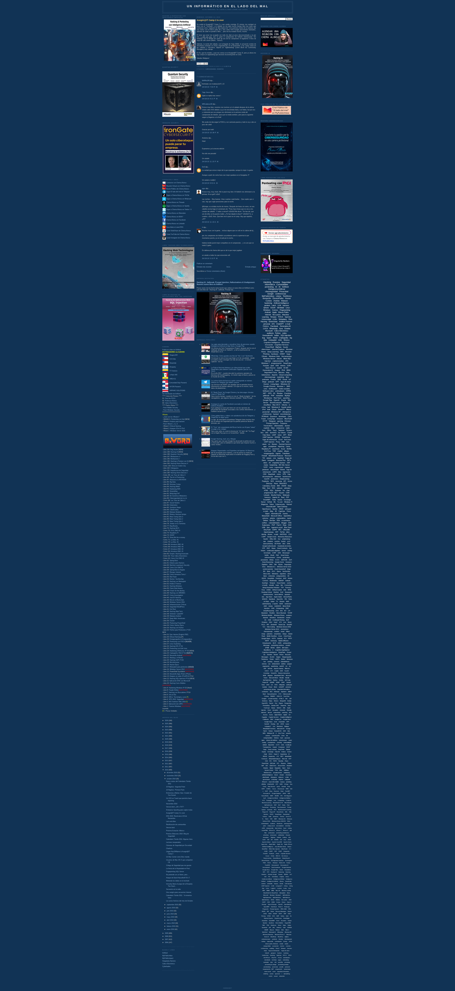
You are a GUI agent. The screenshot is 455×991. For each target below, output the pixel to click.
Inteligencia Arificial (273, 798)
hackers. (279, 953)
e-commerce (286, 520)
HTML (266, 490)
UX (272, 684)
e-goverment (279, 467)
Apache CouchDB (277, 842)
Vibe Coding (271, 627)
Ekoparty (172, 367)
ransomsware (283, 740)
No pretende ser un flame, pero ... (177, 875)
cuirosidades (278, 941)
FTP (282, 587)
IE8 (278, 724)
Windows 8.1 (271, 567)
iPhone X (285, 830)
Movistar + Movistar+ (275, 895)
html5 (281, 604)
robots (264, 444)
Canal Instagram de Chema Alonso (178, 238)
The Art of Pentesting (177, 477)
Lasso (287, 724)
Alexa (276, 483)
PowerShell (269, 347)
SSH (289, 525)
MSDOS (264, 599)
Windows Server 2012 (177, 669)
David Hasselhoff (280, 569)
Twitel (274, 500)
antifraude (289, 684)
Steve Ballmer (279, 923)
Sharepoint (288, 592)
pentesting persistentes (282, 832)
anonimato (275, 449)
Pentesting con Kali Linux (178, 648)
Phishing (266, 354)
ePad (290, 941)
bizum (276, 775)
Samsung (274, 641)
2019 (167, 742)
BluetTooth (284, 849)
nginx (263, 740)
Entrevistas (273, 321)
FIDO (264, 862)
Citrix (290, 416)
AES (271, 691)
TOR (274, 451)
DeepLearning (284, 479)
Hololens (264, 874)
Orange (288, 728)
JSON (282, 724)
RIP (268, 911)
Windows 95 (270, 733)
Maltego (286, 726)
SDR (284, 731)
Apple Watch (278, 714)
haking (290, 828)
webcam (279, 488)
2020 (167, 739)
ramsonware (287, 969)
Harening (288, 872)
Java (263, 430)
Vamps (273, 708)
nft (270, 463)
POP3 (275, 761)
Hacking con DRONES (177, 593)
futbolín (267, 953)
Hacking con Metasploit (178, 581)
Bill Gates (285, 648)
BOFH (278, 648)
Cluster (172, 621)
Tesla (263, 684)
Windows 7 (265, 363)
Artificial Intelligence (281, 303)
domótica (273, 617)
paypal (289, 664)
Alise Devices (271, 786)
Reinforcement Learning (284, 809)
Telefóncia (273, 925)
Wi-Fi (274, 643)
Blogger (284, 523)
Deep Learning (273, 352)
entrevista (271, 576)
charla (266, 465)
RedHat (276, 592)
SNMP (278, 682)
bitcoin (279, 359)
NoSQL (281, 680)
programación (276, 363)
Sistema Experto (268, 918)
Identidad (280, 308)
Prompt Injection (272, 423)
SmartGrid (264, 920)
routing (264, 742)
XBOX (281, 509)
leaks (277, 585)
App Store (269, 597)
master (288, 617)
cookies (276, 631)
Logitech (273, 888)
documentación (267, 476)
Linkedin (266, 495)
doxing (264, 534)
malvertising (276, 712)
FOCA (280, 317)
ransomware (274, 469)
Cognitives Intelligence (269, 652)
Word (288, 821)
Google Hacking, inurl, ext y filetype (223, 439)
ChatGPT (280, 324)
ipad (272, 365)
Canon (274, 788)
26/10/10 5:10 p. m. (210, 258)
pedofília (280, 962)
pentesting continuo (277, 645)
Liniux (267, 888)
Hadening (281, 872)
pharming (265, 835)
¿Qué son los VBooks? (171, 417)
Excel (280, 439)
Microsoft (269, 331)
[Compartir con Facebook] (204, 63)
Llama (288, 446)
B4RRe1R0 (206, 80)
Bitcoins (281, 372)
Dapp (264, 749)
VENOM (289, 927)
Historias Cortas (175, 484)
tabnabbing (287, 973)
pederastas (271, 832)
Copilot (276, 671)
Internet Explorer (278, 349)
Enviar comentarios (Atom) (216, 271)
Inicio (228, 267)
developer (282, 416)
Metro (288, 893)
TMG (263, 925)
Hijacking (281, 446)
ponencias (275, 967)
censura (276, 661)
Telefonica (264, 659)
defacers (281, 777)
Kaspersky (272, 756)
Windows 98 (288, 932)
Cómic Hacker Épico (177, 625)
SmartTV (281, 409)
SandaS (288, 682)
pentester (265, 469)
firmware (283, 948)
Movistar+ (288, 456)
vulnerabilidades (274, 523)
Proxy (278, 442)
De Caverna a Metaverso (178, 496)
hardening (268, 303)
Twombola (264, 927)
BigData (278, 347)
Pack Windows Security (171, 410)
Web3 (275, 338)
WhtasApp (280, 932)
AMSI (281, 784)
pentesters (274, 479)
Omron (283, 902)
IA (279, 287)
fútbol (288, 631)
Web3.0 (279, 708)
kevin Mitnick (279, 594)
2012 (167, 764)
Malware (284, 301)
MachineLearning (266, 802)
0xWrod (285, 837)
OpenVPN (265, 703)
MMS (272, 890)
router (290, 740)
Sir (290, 916)
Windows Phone (279, 615)
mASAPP (281, 687)
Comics (275, 310)
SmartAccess (278, 918)
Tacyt (275, 430)
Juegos (277, 370)
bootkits (264, 687)
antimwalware (265, 823)
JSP (290, 698)
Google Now (274, 869)
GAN (279, 553)
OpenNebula (287, 904)
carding (269, 661)
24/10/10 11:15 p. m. (210, 161)
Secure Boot (281, 765)
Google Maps (266, 638)
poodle (281, 967)
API (284, 481)
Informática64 (270, 506)
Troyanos (283, 423)
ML (275, 502)
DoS (277, 611)
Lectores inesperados (173, 842)
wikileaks (287, 488)
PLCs (263, 624)
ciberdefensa (285, 661)
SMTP (267, 641)
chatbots (270, 541)
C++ (290, 849)
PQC (277, 555)
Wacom (272, 930)
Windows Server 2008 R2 (279, 821)
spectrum (277, 973)
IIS (274, 393)
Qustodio (269, 809)
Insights (282, 876)
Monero (276, 701)
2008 (167, 936)
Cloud (274, 409)
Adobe (270, 606)
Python (278, 333)
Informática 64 (276, 513)
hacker (280, 500)
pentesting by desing (270, 689)
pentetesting (267, 967)
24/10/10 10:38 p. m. (210, 133)
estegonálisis (267, 946)
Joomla (285, 513)
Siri (284, 490)
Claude (289, 432)
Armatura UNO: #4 (177, 544)
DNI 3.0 (278, 856)
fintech (277, 948)
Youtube (266, 365)
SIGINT (275, 913)
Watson (277, 930)
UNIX (267, 684)
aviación (288, 733)
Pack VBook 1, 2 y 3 (170, 424)
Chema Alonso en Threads (175, 202)
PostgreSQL (288, 703)
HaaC (276, 622)
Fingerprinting (285, 310)
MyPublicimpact (167, 958)
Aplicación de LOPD (176, 704)
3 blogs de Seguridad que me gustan (178, 865)
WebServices (267, 772)
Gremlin (269, 654)
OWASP (281, 580)
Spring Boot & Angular (177, 570)
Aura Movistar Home (280, 846)
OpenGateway (269, 532)
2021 (167, 736)
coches (289, 583)
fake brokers (278, 828)
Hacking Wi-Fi (174, 528)
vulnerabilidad (287, 742)
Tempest (272, 583)
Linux (288, 308)
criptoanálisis (281, 518)
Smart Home (285, 555)
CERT (263, 788)
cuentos (277, 541)
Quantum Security (177, 454)
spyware (287, 594)
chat (288, 490)
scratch (288, 645)
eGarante (282, 710)
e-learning (274, 779)
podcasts (265, 379)
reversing (278, 481)
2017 (167, 748)
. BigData (272, 837)
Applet (285, 714)
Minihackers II (175, 456)
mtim (271, 962)
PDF (283, 442)
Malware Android (175, 616)
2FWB (267, 648)
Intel (284, 590)
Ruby (284, 525)
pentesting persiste (283, 964)
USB (263, 527)
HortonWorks (265, 795)
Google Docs (266, 869)
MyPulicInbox (265, 899)
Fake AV (277, 751)
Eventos (220, 69)
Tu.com (280, 502)
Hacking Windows (176, 586)
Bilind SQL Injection (274, 849)
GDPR (274, 530)
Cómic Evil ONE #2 (177, 558)
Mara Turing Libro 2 (176, 519)
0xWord (165, 953)
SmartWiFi (266, 500)
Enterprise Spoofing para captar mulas (179, 810)
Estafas (287, 328)
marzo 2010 (171, 923)
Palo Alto (280, 761)
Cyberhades (166, 966)
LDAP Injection (269, 442)
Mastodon (264, 613)
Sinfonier (278, 490)
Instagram (271, 460)
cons (265, 389)
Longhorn (288, 800)
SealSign (265, 583)
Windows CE (282, 819)
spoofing (286, 398)
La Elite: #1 (175, 540)
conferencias (280, 294)
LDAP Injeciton (265, 886)
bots (287, 442)
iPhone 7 (278, 830)
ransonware (273, 835)
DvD (203, 167)
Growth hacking (272, 698)
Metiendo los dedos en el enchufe (177, 881)
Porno (281, 654)
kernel (284, 550)
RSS (273, 488)
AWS (265, 606)
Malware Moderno (176, 512)
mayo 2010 (171, 917)
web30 (282, 666)
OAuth (272, 555)
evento (279, 557)
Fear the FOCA (170, 398)
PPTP (290, 638)
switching (284, 712)
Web (282, 930)
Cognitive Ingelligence (282, 650)
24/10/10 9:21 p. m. (210, 99)
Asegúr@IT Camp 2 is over (175, 813)
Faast (263, 419)
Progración (265, 909)
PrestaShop (266, 705)
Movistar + (281, 386)
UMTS (277, 659)
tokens (282, 365)
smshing (279, 742)
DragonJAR (172, 355)
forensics (267, 497)
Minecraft (265, 895)
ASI (281, 839)
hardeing (286, 953)
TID (263, 458)
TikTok (282, 532)
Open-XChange (272, 904)
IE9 (264, 571)
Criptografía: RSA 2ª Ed (178, 653)
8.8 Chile (172, 359)
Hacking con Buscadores (177, 692)
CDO (264, 474)
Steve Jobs (266, 574)
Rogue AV (265, 812)
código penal (271, 825)
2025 (167, 723)
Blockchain (286, 342)
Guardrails (282, 721)
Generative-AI (285, 326)
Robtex (289, 763)
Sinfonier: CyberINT (176, 614)
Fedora (283, 751)
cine (274, 458)
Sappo (278, 657)
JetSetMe (269, 883)
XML (284, 708)
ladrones (263, 712)
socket (271, 973)
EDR (281, 671)
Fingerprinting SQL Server (175, 871)
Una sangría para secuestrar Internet (178, 892)
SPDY (280, 913)
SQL (288, 731)
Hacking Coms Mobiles (178, 683)
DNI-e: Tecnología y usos (177, 697)
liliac (265, 832)
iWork (275, 687)
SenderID (274, 624)
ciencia (264, 664)
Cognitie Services (285, 853)
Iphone (266, 308)
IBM (278, 486)
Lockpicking (281, 800)
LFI (289, 611)
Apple (274, 312)
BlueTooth (288, 419)
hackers (286, 305)
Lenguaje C (268, 726)
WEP (275, 819)
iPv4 (264, 409)
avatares (289, 615)
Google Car (278, 719)
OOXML (277, 437)
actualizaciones (277, 772)
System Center (269, 770)
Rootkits (272, 613)
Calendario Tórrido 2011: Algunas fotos (179, 839)
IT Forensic (172, 371)
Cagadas (264, 717)
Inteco (287, 876)
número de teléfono (271, 740)
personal (266, 324)
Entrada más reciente (204, 267)
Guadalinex (288, 869)
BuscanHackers (272, 694)
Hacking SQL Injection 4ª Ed (179, 678)
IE (289, 754)
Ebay (270, 791)
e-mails (265, 511)
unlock (270, 976)
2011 (167, 767)
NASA (272, 899)
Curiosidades (210, 69)
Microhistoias (287, 802)
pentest (267, 305)
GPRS (288, 391)
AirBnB (265, 745)
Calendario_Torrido (269, 486)
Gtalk (265, 754)
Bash (264, 694)
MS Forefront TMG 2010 (177, 702)
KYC (263, 800)
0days (285, 634)
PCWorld (265, 416)
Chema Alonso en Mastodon (176, 213)
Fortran (288, 862)
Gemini (266, 384)
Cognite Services (274, 717)
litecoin (270, 712)
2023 (167, 730)
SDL (286, 812)
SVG (273, 916)
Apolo (278, 786)
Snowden (283, 920)
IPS (281, 795)
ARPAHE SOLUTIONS (176, 390)
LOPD (274, 472)
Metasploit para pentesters (182, 667)
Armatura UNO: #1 (177, 551)
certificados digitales (273, 550)
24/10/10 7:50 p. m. (210, 87)
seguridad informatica (283, 971)
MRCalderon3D (207, 104)
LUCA (265, 328)
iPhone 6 (264, 782)
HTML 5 (281, 698)
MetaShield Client (279, 675)
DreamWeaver (277, 858)
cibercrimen (266, 349)
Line (275, 800)
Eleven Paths (283, 312)
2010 (167, 770)
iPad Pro (274, 957)
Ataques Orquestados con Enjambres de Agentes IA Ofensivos (232, 451)
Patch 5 (280, 906)
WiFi (282, 352)
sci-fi (288, 541)
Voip (288, 474)
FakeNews (286, 453)
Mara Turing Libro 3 (176, 517)
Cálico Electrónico (171, 403)
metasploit (272, 340)
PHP (272, 395)
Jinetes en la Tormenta (177, 523)
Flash (282, 791)
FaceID (286, 671)
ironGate (274, 960)
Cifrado (264, 356)
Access (265, 714)
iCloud (270, 687)
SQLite (280, 564)
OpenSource (266, 509)
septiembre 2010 (173, 905)
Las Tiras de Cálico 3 (178, 475)
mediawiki (266, 962)
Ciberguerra (174, 468)
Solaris (289, 920)
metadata (279, 395)
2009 (167, 933)
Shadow (265, 768)
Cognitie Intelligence (286, 717)
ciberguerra (286, 412)
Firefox (273, 379)
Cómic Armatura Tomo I (178, 574)
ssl (269, 444)
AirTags (286, 784)
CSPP (264, 537)
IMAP (271, 795)
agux (203, 188)
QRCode (272, 763)
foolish (283, 541)
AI (276, 287)
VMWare (286, 770)
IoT (290, 379)
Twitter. (289, 925)
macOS (266, 479)
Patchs (271, 703)
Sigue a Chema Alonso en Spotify (177, 206)
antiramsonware (266, 939)
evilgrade (287, 779)
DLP (287, 620)
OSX (266, 761)
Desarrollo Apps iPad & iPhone (180, 674)
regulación (266, 666)
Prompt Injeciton (274, 909)
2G (286, 666)
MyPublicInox (286, 897)
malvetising (286, 960)
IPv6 (283, 370)
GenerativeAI (267, 335)
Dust (268, 488)
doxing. (285, 941)
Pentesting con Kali (177, 419)
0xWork (279, 837)
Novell (276, 654)
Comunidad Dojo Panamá (177, 383)
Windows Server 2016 (177, 431)
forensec (289, 948)
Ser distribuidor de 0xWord (171, 394)
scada (276, 534)
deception (275, 710)
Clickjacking (280, 608)
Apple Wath (272, 844)
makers (287, 467)
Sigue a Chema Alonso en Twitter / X (179, 209)
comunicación (276, 735)
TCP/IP (290, 613)
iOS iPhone (267, 957)
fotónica (276, 738)
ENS (289, 523)
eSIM (263, 828)
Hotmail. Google (272, 874)
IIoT (291, 874)
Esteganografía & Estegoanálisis (181, 639)
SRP (285, 913)
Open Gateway (282, 506)
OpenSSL (280, 599)
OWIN (273, 902)
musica (282, 782)
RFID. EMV (284, 909)
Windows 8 (276, 407)
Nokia (283, 805)
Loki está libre (171, 821)
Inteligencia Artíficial (278, 879)
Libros (278, 296)
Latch (274, 305)
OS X (273, 571)
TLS (264, 627)
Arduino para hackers (177, 421)
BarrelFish (264, 849)
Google (270, 294)
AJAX (264, 839)
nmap (263, 634)
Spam (269, 338)
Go (264, 654)
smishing (265, 973)
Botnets (274, 444)
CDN (282, 745)
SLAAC (272, 657)
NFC (279, 530)
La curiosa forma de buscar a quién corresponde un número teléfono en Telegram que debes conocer (231, 381)
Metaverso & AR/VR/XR (178, 480)
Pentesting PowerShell (177, 623)
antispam (288, 509)
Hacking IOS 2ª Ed (176, 646)
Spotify (274, 509)
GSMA (268, 590)
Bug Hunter (174, 449)
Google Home (279, 562)
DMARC (272, 696)
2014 (167, 757)
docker (287, 426)
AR (272, 839)
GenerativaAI (266, 867)
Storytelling (173, 491)
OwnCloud (274, 906)
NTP (290, 758)
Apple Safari (278, 597)
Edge (289, 569)
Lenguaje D (279, 886)
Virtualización (266, 643)
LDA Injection (288, 883)
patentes (269, 634)
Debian (265, 520)
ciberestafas (278, 426)
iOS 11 (285, 955)
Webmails (286, 495)
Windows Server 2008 (284, 627)
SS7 (267, 765)
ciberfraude (265, 777)
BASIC (273, 648)
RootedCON (277, 731)
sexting (289, 550)
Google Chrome (269, 386)
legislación (286, 472)
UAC (266, 432)
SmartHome (286, 437)
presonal (287, 967)
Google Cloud (271, 537)
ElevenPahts (288, 597)
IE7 (285, 611)
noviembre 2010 (172, 776)
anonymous (284, 629)
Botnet (282, 469)
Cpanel (275, 747)
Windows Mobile (267, 615)
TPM (267, 925)
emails (281, 943)
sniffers (264, 523)
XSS (277, 365)
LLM (279, 305)
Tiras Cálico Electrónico (179, 556)
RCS (275, 809)
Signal (271, 768)
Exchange (270, 751)
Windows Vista (274, 356)
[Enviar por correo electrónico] (198, 63)
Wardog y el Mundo (176, 658)
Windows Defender (268, 934)
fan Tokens (282, 432)
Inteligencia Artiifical (285, 798)
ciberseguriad (288, 939)
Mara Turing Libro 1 (176, 521)
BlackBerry (267, 650)
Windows (266, 310)
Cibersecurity (287, 694)
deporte (265, 617)
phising (264, 784)
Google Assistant (276, 793)
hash (281, 738)
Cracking (287, 393)
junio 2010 (170, 914)
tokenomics (266, 375)
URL (274, 927)
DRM (287, 788)
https (273, 428)
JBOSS (265, 756)
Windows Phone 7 (280, 934)
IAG (286, 698)
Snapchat (283, 705)
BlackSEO (283, 483)
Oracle (283, 400)
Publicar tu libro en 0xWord (171, 350)
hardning (272, 955)
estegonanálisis (268, 738)
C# (289, 714)
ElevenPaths (278, 298)
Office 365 (273, 539)
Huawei (280, 874)
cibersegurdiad (288, 823)
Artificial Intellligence (267, 846)
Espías (264, 751)
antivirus (265, 518)
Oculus (278, 902)
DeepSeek (271, 474)
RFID (289, 590)
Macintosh (280, 726)
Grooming (266, 673)
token (280, 435)
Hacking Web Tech (176, 611)
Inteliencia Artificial (267, 879)
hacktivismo (287, 476)
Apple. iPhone (288, 844)
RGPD (263, 911)
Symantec (275, 816)
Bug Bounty (174, 526)
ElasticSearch (286, 858)
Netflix (267, 555)
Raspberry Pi (174, 533)
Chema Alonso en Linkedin (175, 223)
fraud (284, 828)
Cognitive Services (282, 345)
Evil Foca (267, 451)
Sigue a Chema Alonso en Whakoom (178, 199)
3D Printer (277, 543)
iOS (273, 324)
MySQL (287, 395)
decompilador (280, 825)
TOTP (265, 467)
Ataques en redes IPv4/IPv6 (179, 676)
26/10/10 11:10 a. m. (210, 222)
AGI (289, 837)
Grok (275, 721)
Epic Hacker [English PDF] (179, 634)
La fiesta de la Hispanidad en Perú (178, 868)
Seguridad (287, 564)
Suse (288, 768)
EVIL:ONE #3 (175, 530)
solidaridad (281, 835)
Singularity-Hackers (169, 961)
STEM (269, 916)
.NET (264, 393)
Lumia (285, 888)
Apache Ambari (266, 842)
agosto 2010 (171, 908)
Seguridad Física (270, 372)
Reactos (283, 763)
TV (277, 601)
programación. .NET (268, 969)
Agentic (278, 453)
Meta (268, 571)
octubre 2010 (171, 779)
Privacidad (283, 291)
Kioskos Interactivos (284, 673)
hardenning (265, 955)
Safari (272, 601)
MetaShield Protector (276, 456)
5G (290, 666)
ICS (280, 622)
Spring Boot (174, 560)
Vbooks (282, 601)
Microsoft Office (276, 516)
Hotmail (289, 504)
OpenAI (276, 400)
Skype (273, 548)
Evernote (276, 791)
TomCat (282, 816)
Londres (279, 888)
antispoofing (287, 643)
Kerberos (264, 701)
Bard (282, 497)
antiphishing (286, 539)
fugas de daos (285, 950)
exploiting (280, 377)
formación (267, 298)
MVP (284, 578)
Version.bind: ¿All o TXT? (175, 807)
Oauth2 (265, 539)
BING (289, 370)
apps (265, 446)
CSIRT (271, 851)
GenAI (272, 308)
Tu (262, 819)
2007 (167, 939)
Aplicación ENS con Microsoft (179, 681)
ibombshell (280, 617)
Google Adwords (286, 867)
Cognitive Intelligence (272, 342)
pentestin (288, 687)
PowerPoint (265, 763)
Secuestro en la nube (173, 889)
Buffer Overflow (272, 636)
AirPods (270, 668)
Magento (270, 675)
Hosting (273, 724)
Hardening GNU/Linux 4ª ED (179, 651)
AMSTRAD (283, 534)
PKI (286, 599)
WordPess (273, 936)
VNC (271, 819)
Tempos (273, 317)
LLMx (272, 886)
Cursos (269, 301)
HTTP (265, 421)
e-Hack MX (172, 375)
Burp (288, 786)
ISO (265, 876)
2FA (286, 361)
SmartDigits (286, 918)
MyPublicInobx (268, 805)
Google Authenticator (269, 546)
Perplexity (265, 481)
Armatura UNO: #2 (177, 549)
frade (265, 950)
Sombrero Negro (175, 507)
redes (284, 333)
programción (278, 969)
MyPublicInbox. (277, 897)
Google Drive (287, 719)
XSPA (279, 643)
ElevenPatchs (265, 860)
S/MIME (272, 682)
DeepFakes (287, 363)
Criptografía (283, 338)
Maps (270, 701)
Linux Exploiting (175, 644)
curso (271, 467)
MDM (264, 675)
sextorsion (288, 604)
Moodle (282, 677)
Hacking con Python (177, 628)
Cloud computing (285, 375)
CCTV (277, 745)
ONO (290, 899)
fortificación (273, 389)
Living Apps (275, 384)
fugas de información (270, 439)
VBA (284, 927)
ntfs (275, 962)
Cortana (266, 696)
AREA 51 (172, 379)
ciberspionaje (268, 631)
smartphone (272, 446)
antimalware (279, 391)
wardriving (274, 666)
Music (290, 622)
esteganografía (269, 453)
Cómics (266, 326)
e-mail (287, 324)
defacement (276, 664)
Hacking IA (174, 452)
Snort (277, 920)
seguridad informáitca (283, 689)
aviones (268, 735)
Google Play (267, 400)
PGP (273, 525)
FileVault (275, 862)
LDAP (274, 435)
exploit (279, 368)
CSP (275, 851)
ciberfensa (279, 823)
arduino (272, 518)
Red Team (173, 577)
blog (287, 372)
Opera (279, 571)
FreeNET (287, 791)
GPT (277, 382)
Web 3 (287, 930)
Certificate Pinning (278, 620)
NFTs (289, 460)
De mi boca (285, 856)
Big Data (173, 482)
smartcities (277, 634)
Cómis (272, 856)
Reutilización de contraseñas (176, 824)
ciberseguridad (271, 291)
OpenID (280, 904)
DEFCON (284, 560)
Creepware (281, 747)
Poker (286, 761)
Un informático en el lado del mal (227, 6)
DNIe (288, 543)
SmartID (289, 624)
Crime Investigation (176, 595)
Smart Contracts (282, 548)
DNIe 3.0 (279, 696)
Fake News (266, 435)
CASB (265, 851)
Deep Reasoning (267, 562)
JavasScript (288, 881)
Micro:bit (284, 758)
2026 (167, 720)
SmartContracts (276, 402)
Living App (271, 419)
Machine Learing (286, 890)
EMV (271, 719)
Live (274, 726)
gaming (280, 421)
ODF (288, 463)
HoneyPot (274, 673)
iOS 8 (289, 955)
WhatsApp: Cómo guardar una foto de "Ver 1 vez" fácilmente (232, 356)
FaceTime (286, 696)
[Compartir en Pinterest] (207, 63)
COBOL (268, 788)
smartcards (270, 784)
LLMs (275, 319)
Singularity (278, 768)
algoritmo (283, 574)
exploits (266, 428)
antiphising (287, 772)
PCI (270, 761)
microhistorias (285, 414)
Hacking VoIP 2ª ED (177, 660)
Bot (282, 585)
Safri (287, 916)
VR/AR (283, 486)
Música (286, 340)
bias (268, 527)
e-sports (275, 604)
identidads (267, 960)
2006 (167, 942)
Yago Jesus (206, 92)
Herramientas (286, 356)
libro (287, 377)
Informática (275, 876)
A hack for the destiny (177, 591)
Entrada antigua (250, 267)
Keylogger (269, 800)
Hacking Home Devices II (179, 463)
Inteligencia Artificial (276, 289)
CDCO (267, 671)
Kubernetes (173, 505)
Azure (283, 449)
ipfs (291, 830)
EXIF (266, 791)
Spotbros (271, 923)
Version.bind (170, 827)
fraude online (286, 407)
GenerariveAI (275, 865)
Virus (263, 567)
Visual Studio (281, 583)
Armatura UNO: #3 (177, 547)
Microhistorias (174, 662)
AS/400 (276, 839)
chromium (288, 775)
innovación (269, 345)
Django (288, 749)
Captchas (282, 511)
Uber (280, 770)
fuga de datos (286, 382)
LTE (278, 756)
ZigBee (287, 936)
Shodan (280, 393)
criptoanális (270, 941)
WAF (287, 601)
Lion (284, 622)
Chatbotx (271, 853)
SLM (281, 592)
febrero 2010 (171, 926)
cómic (279, 474)
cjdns (264, 825)
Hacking (267, 282)
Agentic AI (276, 497)
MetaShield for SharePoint (270, 893)
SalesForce (273, 765)
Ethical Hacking (175, 426)
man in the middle (274, 782)
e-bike (287, 777)
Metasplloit (282, 893)
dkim (288, 532)
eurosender (275, 946)
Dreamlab (172, 363)
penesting (287, 962)
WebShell (264, 932)
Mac (279, 472)
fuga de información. (274, 950)
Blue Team (287, 527)
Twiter (284, 925)
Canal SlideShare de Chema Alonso (178, 231)
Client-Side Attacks (176, 588)
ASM (269, 620)
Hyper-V (276, 754)
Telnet (279, 925)
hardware (274, 354)
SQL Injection (286, 335)
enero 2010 (171, 929)
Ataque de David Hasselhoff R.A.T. (178, 878)
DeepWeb (271, 578)
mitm (280, 340)
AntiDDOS (277, 606)
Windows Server (269, 359)
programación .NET (270, 493)
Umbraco (279, 927)
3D (288, 576)
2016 (167, 751)
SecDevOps (286, 571)
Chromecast (281, 788)
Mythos (275, 680)
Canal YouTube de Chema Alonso (177, 234)
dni (287, 735)
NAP (275, 805)
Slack (283, 768)
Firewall (264, 456)
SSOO (271, 814)
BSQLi (272, 560)
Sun (279, 539)
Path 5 (279, 525)
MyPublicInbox (167, 955)
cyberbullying (266, 604)
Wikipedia (282, 684)
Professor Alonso (171, 401)
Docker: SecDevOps (177, 579)
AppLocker (264, 844)
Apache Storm (287, 842)
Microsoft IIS (280, 728)
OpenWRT (266, 906)
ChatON (265, 853)
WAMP (266, 930)
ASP (265, 668)
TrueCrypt (267, 708)
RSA (278, 520)
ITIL (269, 876)
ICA (285, 638)
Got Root (173, 609)
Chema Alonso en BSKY (174, 217)
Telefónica (287, 296)
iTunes (280, 957)
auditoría (270, 333)
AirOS (289, 839)
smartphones (271, 742)
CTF (271, 671)
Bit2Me (289, 449)
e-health (264, 585)
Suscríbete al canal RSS (174, 227)
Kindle (281, 883)
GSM (287, 493)
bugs (288, 354)
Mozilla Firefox (276, 495)
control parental (268, 569)
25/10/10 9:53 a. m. (210, 183)
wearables (265, 837)
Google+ (264, 698)
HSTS (274, 638)
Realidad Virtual (267, 592)
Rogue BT (272, 812)
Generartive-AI (284, 865)
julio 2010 (170, 911)
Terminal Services (285, 444)
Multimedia (273, 580)
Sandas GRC (275, 705)
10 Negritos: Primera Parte (175, 790)
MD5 (263, 890)
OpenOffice (287, 516)
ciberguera (274, 777)
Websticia (275, 574)
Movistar (288, 352)
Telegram (272, 421)
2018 (167, 745)
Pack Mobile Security (170, 407)
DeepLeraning (267, 858)
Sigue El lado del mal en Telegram (178, 192)
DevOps (272, 520)
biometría (273, 432)
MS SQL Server (284, 465)
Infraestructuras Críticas (178, 604)
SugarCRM (288, 923)
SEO (272, 481)
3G (276, 511)
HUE (289, 793)
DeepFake (281, 652)
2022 (167, 733)
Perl (276, 703)
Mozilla (287, 677)
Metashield (265, 516)
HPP (287, 721)
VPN (284, 474)
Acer (285, 839)
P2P (287, 497)
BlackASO (271, 745)
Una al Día (172, 695)
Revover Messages (281, 911)
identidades (286, 957)
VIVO (276, 684)
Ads (263, 597)
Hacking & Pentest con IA (179, 461)
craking (263, 941)
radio (288, 428)
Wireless (286, 402)
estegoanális (269, 828)
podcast (271, 382)
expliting (272, 948)
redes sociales (284, 389)
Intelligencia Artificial (272, 881)
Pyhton (271, 731)
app (264, 541)
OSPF (264, 902)
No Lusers (277, 315)
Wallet (283, 659)
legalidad (281, 458)
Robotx (290, 911)
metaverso (280, 428)
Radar (272, 911)
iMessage (266, 645)
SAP (262, 765)
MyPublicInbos (267, 897)
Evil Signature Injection (277, 860)
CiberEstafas (174, 510)
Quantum (273, 416)
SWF (277, 916)
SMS (288, 386)
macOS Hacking (175, 597)
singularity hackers (278, 463)
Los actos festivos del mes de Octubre (179, 901)
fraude (285, 347)
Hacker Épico (174, 665)
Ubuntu (284, 405)
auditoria (272, 823)
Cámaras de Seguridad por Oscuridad (179, 845)
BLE (284, 543)
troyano (281, 493)
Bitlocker (287, 668)
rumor (274, 971)
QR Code (287, 680)
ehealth (271, 585)
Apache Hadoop (278, 668)
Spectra (288, 317)
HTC (268, 872)
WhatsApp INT (175, 493)
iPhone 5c (272, 830)
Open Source (270, 368)
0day (271, 511)
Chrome (288, 421)
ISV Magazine (288, 795)
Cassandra (286, 851)
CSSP (280, 851)
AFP (277, 784)
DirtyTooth (267, 530)
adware (268, 458)
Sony (289, 705)
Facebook (274, 326)
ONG (270, 564)
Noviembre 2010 (171, 804)
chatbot (279, 451)
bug (263, 338)
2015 (167, 754)
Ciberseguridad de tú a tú (178, 498)
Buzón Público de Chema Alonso (177, 189)
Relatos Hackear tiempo (178, 514)
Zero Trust (281, 733)
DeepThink (281, 749)
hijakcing (279, 955)
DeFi (290, 560)
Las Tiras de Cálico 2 (178, 500)
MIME (268, 890)
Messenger (286, 553)
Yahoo (271, 504)
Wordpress (268, 398)
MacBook (272, 599)
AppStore (283, 691)
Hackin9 (266, 724)
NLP (279, 805)
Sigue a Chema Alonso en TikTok (177, 195)
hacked (276, 414)
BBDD (290, 691)
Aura (281, 328)
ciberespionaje (269, 377)
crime (282, 735)
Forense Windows (175, 706)
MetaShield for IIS (278, 802)
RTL (278, 763)
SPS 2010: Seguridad (176, 699)
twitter (276, 335)
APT (284, 435)
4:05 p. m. (227, 66)
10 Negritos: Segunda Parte (175, 787)
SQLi (271, 490)
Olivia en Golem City (179, 466)
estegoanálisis (281, 576)
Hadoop (279, 638)
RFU (289, 909)
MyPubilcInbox (267, 680)
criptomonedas (278, 361)
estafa (286, 943)
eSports (281, 779)
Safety (282, 916)
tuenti (289, 518)
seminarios (265, 691)
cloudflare (267, 405)
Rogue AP (265, 682)
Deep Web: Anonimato (177, 618)
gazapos (273, 953)
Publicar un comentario (204, 263)
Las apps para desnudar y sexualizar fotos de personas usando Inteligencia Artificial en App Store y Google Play (233, 345)
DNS (279, 379)
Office (269, 430)
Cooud (267, 856)
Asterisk (284, 786)
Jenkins (263, 883)
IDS (281, 611)
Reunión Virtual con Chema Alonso (178, 186)
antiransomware (270, 557)
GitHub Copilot (277, 590)
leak (268, 409)
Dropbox (264, 622)
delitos (283, 664)
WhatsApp (273, 328)
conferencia (267, 414)
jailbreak (266, 395)
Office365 (286, 530)
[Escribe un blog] (200, 63)
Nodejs (289, 701)
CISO (290, 534)
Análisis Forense (175, 584)
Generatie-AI (266, 793)
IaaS (264, 798)
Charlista (169, 848)
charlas (276, 301)
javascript (266, 412)
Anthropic (276, 691)
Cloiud (277, 853)
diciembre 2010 (172, 772)
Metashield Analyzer (274, 758)
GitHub (269, 502)
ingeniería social (276, 527)
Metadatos (283, 319)
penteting (288, 782)
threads (288, 835)
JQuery (282, 881)
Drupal (289, 652)
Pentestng (273, 807)
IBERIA (286, 874)
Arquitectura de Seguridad (179, 470)
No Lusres (284, 899)
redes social (267, 971)
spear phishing (268, 543)
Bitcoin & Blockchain (177, 600)
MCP (281, 756)
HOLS (270, 754)
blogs (264, 382)
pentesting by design (270, 964)
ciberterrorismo (268, 594)
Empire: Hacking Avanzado (179, 554)
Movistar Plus (281, 460)
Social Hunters (175, 503)
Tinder (272, 659)
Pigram (281, 703)
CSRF (274, 553)
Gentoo (289, 751)
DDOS (264, 578)
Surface (265, 816)
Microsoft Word (273, 677)
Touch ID (288, 816)
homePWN (265, 830)
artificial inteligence (267, 775)
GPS (269, 393)
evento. (282, 946)
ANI (268, 839)
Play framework (281, 807)
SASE (265, 913)
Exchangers (288, 860)
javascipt (287, 738)
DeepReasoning (268, 611)
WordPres (280, 936)
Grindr (281, 869)
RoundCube (280, 812)
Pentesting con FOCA (177, 641)
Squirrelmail (286, 814)
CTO (279, 694)
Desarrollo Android (176, 655)
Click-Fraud (287, 636)
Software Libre (268, 391)
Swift (270, 816)
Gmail (285, 379)
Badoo (289, 846)
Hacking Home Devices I (179, 473)
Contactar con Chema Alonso (176, 183)
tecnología (267, 553)
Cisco (280, 636)
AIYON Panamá (174, 386)
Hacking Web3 (175, 486)
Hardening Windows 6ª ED (178, 688)
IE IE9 (286, 368)
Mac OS (278, 890)
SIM (275, 564)
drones (270, 534)
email (282, 631)
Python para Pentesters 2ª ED (180, 630)
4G (265, 620)
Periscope (287, 906)
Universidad (266, 319)
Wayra (288, 409)
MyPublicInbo (286, 895)
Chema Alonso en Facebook (176, 220)
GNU (270, 622)
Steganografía (286, 657)
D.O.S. (277, 560)
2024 (167, 727)
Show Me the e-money (177, 537)
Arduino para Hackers (177, 563)
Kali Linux (287, 439)
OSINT (172, 535)
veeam (276, 976)
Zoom (269, 710)
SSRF (283, 682)
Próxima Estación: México (175, 831)
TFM (276, 770)
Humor (288, 298)
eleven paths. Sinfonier (271, 943)
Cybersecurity (280, 504)
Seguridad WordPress (177, 607)
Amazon (280, 419)
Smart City (281, 624)
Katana (276, 883)
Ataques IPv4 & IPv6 (177, 428)
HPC (264, 872)
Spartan (265, 923)
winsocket (282, 976)
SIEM (269, 913)
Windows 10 (285, 384)
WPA (264, 733)
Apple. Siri (280, 844)
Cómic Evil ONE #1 (176, 567)
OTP (263, 548)
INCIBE (277, 795)
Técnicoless (268, 426)
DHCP (288, 747)
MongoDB (283, 701)
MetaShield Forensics (269, 728)
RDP (268, 548)
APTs (290, 712)
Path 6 (265, 731)
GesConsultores (275, 867)
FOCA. (269, 862)
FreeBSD (267, 865)
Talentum (281, 430)
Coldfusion (266, 719)
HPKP (284, 793)
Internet (268, 315)
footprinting (273, 465)
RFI (268, 624)
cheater (282, 775)
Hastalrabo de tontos (284, 546)
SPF (276, 532)
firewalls (289, 710)
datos (265, 463)
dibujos (286, 451)
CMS (272, 608)
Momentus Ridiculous (285, 537)
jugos (279, 960)
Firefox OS (282, 862)
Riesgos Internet (175, 572)
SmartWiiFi (272, 920)
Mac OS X (276, 405)
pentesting (269, 287)
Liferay (286, 886)
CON (289, 365)
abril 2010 (170, 920)
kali (268, 407)
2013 (167, 760)
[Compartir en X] (202, 63)
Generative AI (268, 370)
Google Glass (268, 721)
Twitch (266, 819)
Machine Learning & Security (179, 565)
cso (269, 664)
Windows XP (276, 412)
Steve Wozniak (281, 613)
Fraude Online (173, 690)
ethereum (278, 476)
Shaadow (289, 765)
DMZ (287, 608)
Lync (289, 888)
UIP (270, 927)
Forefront (279, 578)
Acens (271, 714)
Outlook (287, 580)
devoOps (287, 825)
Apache (275, 375)
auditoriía (274, 939)
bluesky (281, 939)
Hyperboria (283, 754)
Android (268, 312)
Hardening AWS (175, 489)
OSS (268, 902)
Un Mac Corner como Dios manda (177, 857)
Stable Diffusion (283, 641)
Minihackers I (175, 459)
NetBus (278, 899)
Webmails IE (272, 932)
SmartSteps (278, 814)
